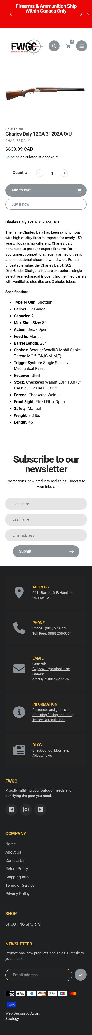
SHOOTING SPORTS (22, 924)
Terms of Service (19, 885)
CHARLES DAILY (17, 141)
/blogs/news (42, 755)
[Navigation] (81, 45)
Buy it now (20, 204)
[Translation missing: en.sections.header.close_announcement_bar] (88, 14)
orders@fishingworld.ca (50, 679)
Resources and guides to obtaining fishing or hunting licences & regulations (53, 715)
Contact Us (14, 860)
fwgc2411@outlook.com (51, 669)
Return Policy (16, 868)
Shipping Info (17, 877)
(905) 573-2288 (57, 628)
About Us (13, 852)
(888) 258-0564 (60, 633)
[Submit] (81, 975)
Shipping (12, 157)
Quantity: (21, 172)
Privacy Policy (17, 893)
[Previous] (11, 14)
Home (10, 844)
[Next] (81, 14)
